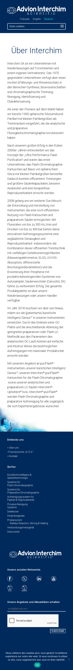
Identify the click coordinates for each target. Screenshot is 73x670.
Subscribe (57, 631)
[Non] (68, 659)
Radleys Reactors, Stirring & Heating (29, 523)
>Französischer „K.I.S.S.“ (20, 452)
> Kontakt (12, 456)
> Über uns (13, 447)
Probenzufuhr (14, 520)
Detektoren (13, 511)
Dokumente (13, 531)
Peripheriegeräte (15, 515)
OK (37, 665)
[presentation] (33, 620)
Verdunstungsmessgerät (20, 527)
